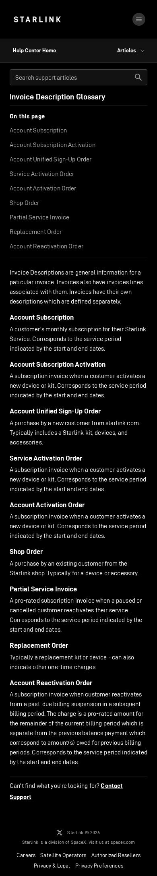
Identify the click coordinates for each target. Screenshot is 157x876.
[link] (37, 19)
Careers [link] (26, 855)
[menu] (138, 19)
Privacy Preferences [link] (99, 865)
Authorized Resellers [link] (115, 855)
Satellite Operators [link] (63, 855)
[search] (138, 77)
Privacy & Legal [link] (52, 865)
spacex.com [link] (123, 842)
